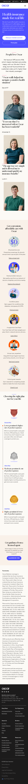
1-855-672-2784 (16, 700)
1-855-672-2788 (6, 1)
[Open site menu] (25, 6)
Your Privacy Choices (9, 778)
